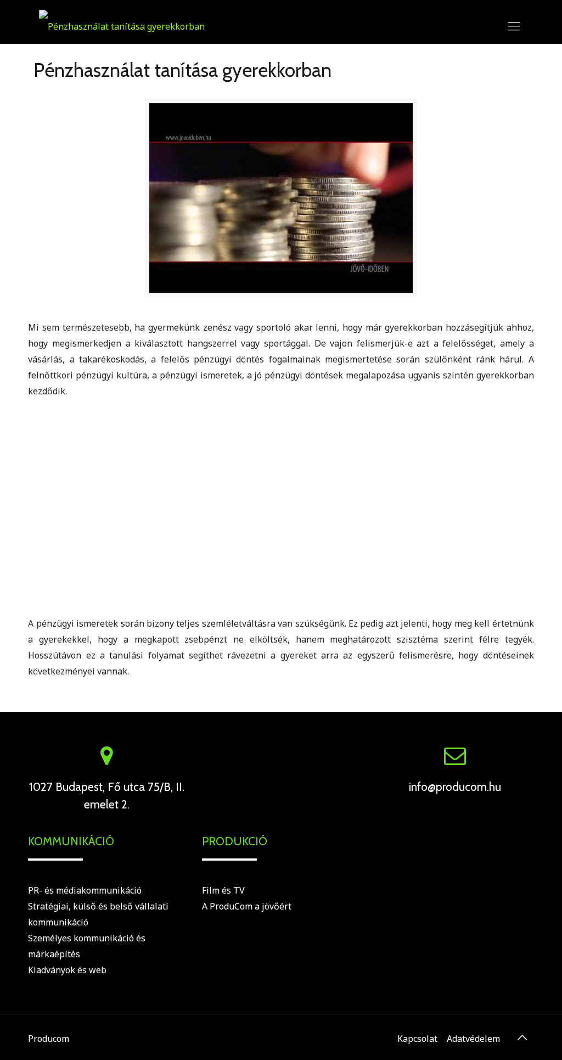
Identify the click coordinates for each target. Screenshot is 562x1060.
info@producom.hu (455, 787)
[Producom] (122, 25)
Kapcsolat (417, 1039)
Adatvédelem (473, 1039)
